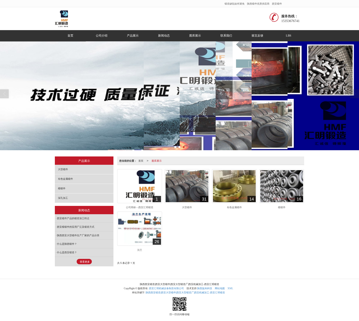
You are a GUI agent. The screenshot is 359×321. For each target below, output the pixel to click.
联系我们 (226, 35)
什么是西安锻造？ (67, 252)
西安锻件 (277, 3)
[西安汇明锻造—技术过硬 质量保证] (179, 95)
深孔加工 (63, 198)
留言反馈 (257, 35)
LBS (288, 35)
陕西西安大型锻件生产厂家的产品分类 (78, 235)
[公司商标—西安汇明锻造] (139, 186)
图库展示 (195, 35)
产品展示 (133, 35)
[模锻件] (281, 186)
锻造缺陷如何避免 (235, 3)
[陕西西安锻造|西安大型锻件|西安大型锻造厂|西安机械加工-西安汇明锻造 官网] (63, 18)
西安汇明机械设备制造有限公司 (166, 288)
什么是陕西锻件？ (67, 243)
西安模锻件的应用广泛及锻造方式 (75, 226)
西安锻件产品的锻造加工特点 (73, 218)
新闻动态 (164, 35)
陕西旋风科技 (204, 288)
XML (230, 288)
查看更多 (85, 261)
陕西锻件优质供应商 (258, 3)
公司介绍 (101, 35)
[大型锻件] (187, 186)
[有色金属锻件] (234, 186)
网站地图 (220, 288)
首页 (70, 35)
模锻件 (61, 188)
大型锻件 (63, 169)
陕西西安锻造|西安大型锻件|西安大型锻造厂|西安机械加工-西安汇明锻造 (185, 292)
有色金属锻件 (65, 178)
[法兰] (139, 229)
